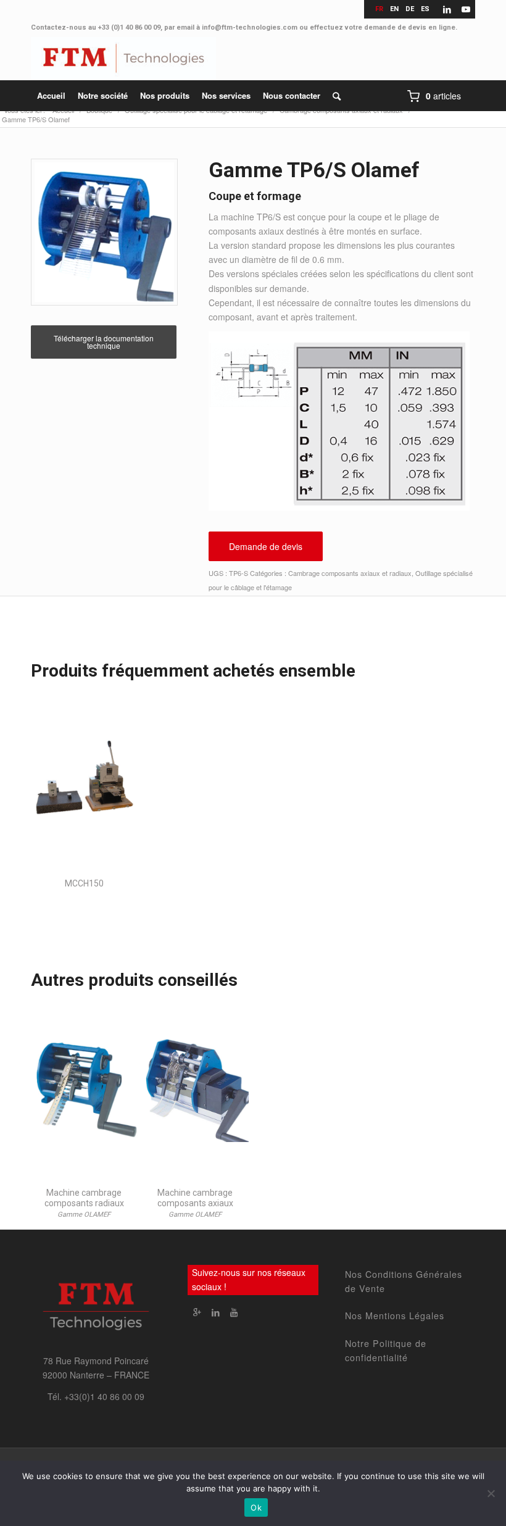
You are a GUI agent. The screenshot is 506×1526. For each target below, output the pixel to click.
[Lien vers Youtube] (466, 9)
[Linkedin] (215, 1312)
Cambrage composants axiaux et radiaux (350, 573)
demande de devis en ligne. (410, 27)
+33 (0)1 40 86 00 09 (129, 27)
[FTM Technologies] (123, 58)
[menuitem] (51, 95)
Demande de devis (265, 546)
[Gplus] (197, 1312)
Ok (256, 1507)
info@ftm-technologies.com (249, 27)
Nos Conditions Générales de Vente (403, 1281)
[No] (490, 1493)
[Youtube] (234, 1312)
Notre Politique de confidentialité (385, 1350)
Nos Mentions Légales (394, 1315)
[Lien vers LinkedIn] (447, 9)
